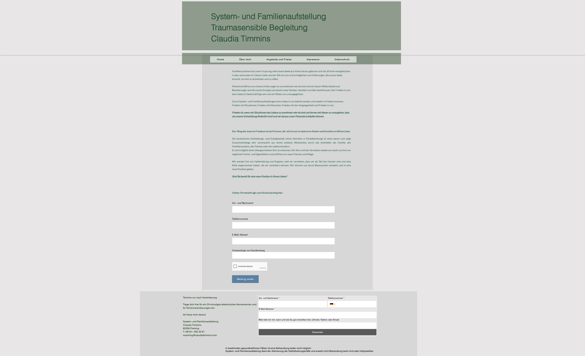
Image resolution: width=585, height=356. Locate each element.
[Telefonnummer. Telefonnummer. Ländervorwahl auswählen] (333, 304)
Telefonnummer (336, 298)
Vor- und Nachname (269, 298)
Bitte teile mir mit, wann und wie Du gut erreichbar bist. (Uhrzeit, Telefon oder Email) (299, 319)
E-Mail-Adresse (267, 309)
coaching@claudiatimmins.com (200, 335)
